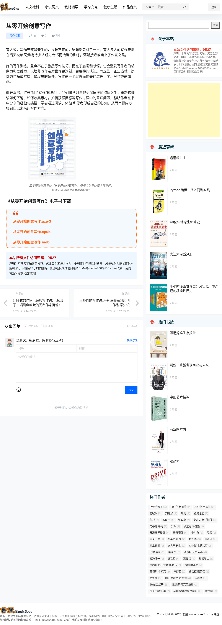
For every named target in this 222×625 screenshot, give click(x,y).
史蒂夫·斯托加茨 (204, 520)
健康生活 (110, 7)
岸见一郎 (157, 539)
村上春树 (157, 545)
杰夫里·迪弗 (176, 545)
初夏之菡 (201, 513)
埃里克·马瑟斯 (194, 526)
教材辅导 (71, 7)
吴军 (175, 526)
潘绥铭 (189, 558)
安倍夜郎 (180, 532)
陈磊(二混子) (159, 584)
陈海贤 (200, 578)
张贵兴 (210, 539)
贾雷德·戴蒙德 (199, 571)
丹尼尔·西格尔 (204, 507)
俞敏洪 (156, 513)
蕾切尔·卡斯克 (160, 571)
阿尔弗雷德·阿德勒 (178, 578)
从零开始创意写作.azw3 (32, 221)
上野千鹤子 (158, 507)
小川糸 (197, 532)
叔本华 (184, 520)
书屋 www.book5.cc (195, 614)
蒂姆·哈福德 (193, 565)
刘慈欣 (171, 513)
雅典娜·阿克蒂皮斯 (185, 584)
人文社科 (32, 7)
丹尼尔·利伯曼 (180, 507)
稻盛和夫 (206, 558)
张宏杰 (195, 539)
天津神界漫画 (159, 532)
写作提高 (15, 35)
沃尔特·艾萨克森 (195, 552)
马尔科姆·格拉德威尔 (187, 591)
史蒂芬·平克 (158, 526)
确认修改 (132, 340)
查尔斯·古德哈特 (200, 545)
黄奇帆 (211, 591)
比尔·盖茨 (157, 552)
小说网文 (52, 7)
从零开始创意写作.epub (32, 232)
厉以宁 (168, 520)
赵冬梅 (156, 578)
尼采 (211, 532)
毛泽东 (174, 552)
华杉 (154, 520)
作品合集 (130, 7)
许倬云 (179, 571)
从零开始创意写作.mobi (32, 242)
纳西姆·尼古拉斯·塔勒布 (165, 565)
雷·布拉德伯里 (160, 591)
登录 (214, 7)
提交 (131, 390)
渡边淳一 (157, 558)
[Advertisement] (184, 110)
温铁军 (174, 558)
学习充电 (91, 7)
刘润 (185, 513)
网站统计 (216, 614)
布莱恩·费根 (176, 539)
